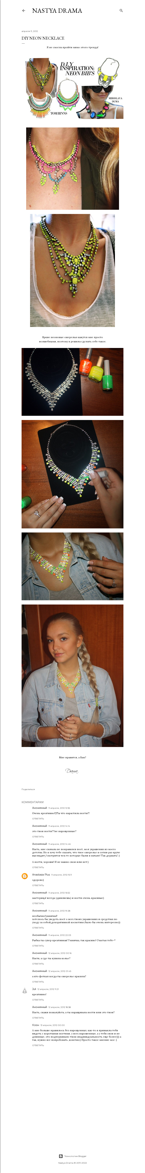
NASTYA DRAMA (57, 10)
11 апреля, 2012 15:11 (61, 874)
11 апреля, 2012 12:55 (59, 808)
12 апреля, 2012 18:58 (59, 1007)
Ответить (38, 818)
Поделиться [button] (28, 789)
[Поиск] (121, 9)
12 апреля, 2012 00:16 (59, 953)
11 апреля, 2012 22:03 (59, 935)
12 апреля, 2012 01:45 (59, 971)
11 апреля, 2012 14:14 (59, 826)
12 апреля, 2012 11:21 (48, 989)
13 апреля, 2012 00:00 (52, 1025)
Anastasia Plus (41, 874)
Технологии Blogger (75, 1156)
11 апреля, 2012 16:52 (59, 892)
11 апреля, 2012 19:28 (59, 910)
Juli (34, 989)
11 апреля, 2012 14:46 (59, 844)
